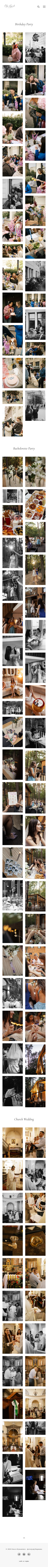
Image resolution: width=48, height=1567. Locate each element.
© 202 (8, 1549)
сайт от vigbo (24, 1561)
